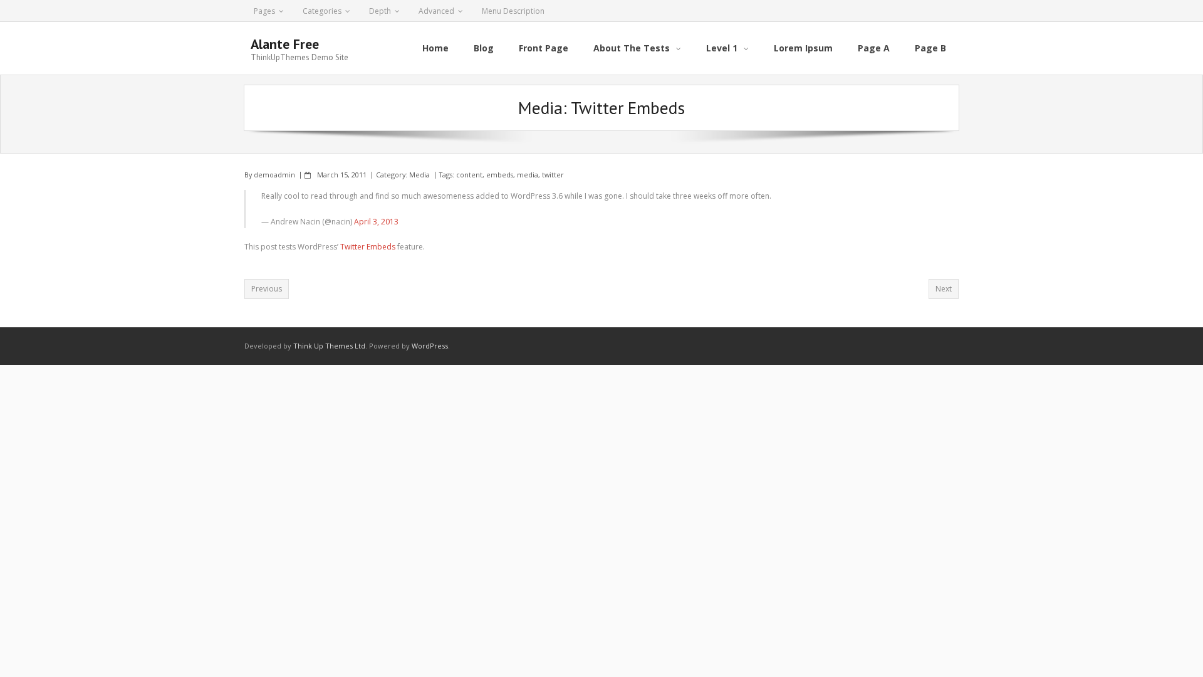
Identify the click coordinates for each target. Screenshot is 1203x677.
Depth (380, 11)
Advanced (436, 11)
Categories (322, 11)
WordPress (430, 345)
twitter (553, 174)
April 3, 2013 (376, 221)
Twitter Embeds (367, 246)
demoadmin (274, 174)
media (527, 174)
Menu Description (513, 11)
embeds (499, 174)
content (469, 174)
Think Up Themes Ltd (329, 345)
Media (419, 174)
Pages (264, 11)
